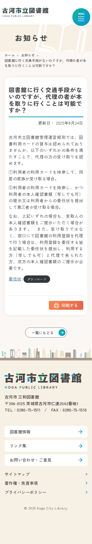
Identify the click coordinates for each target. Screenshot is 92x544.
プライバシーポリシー (25, 492)
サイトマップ (17, 474)
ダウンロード (36, 279)
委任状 (15, 279)
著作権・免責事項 (21, 483)
